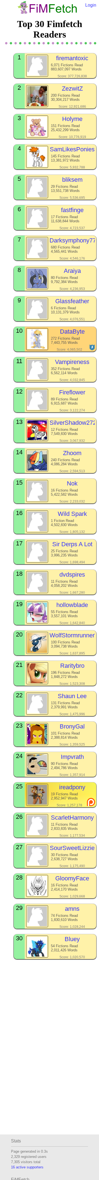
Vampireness (72, 361)
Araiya (72, 270)
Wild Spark (72, 513)
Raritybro (72, 665)
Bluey (72, 939)
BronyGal (72, 726)
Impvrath (72, 756)
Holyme (72, 118)
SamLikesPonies (72, 149)
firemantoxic (72, 58)
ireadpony (72, 787)
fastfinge (72, 210)
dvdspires (72, 574)
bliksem (72, 179)
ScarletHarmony (72, 817)
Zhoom (72, 453)
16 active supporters (27, 1167)
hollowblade (72, 604)
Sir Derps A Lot (72, 544)
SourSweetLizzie (72, 847)
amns (72, 908)
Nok (72, 483)
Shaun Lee (72, 696)
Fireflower (72, 392)
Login (90, 5)
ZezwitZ (72, 88)
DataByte (72, 331)
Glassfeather (72, 301)
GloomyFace (72, 878)
